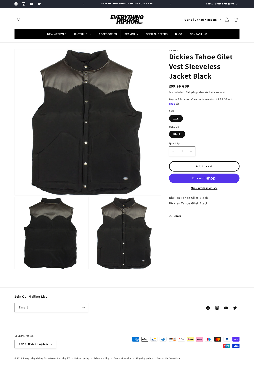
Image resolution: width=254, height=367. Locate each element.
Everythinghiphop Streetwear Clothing (45, 358)
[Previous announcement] (83, 4)
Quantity (174, 143)
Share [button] (178, 216)
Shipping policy (144, 358)
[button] (19, 19)
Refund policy (82, 358)
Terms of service (122, 358)
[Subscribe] (83, 308)
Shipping (191, 92)
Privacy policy (102, 358)
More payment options (204, 188)
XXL (176, 118)
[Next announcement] (171, 4)
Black (177, 134)
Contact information (168, 358)
